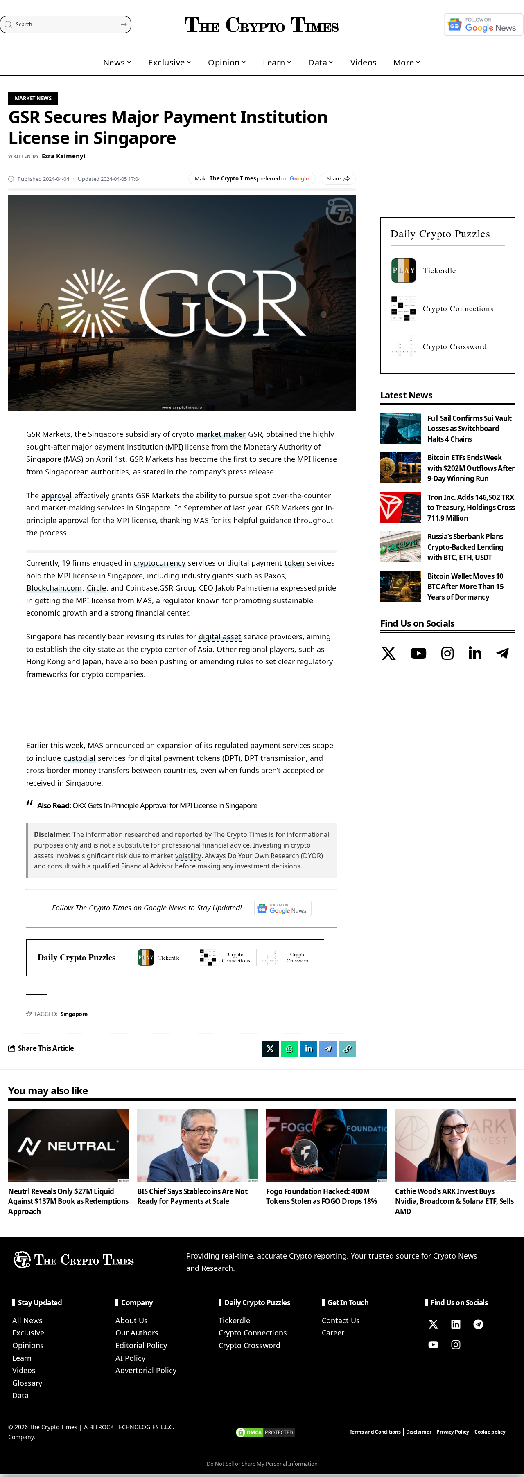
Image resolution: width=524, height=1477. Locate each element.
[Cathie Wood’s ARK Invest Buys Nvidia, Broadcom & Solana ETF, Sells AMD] (455, 1145)
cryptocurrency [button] (159, 563)
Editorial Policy (141, 1345)
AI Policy (130, 1358)
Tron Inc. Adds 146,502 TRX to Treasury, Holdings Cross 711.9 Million (471, 507)
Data (20, 1395)
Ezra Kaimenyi (64, 156)
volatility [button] (188, 855)
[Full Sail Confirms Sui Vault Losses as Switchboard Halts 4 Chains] (400, 428)
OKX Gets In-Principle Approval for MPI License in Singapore (164, 805)
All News (27, 1320)
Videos (24, 1370)
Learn (22, 1358)
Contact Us (341, 1320)
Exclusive (28, 1333)
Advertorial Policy (145, 1370)
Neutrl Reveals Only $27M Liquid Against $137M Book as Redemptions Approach (68, 1201)
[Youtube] (433, 1345)
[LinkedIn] (475, 654)
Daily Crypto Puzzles (76, 957)
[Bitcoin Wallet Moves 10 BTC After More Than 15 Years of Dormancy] (400, 586)
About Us (131, 1320)
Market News (33, 98)
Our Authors (136, 1333)
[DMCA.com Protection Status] (265, 1432)
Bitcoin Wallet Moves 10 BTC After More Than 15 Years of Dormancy (465, 586)
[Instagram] (447, 654)
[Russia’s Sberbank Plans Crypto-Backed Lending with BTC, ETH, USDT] (400, 546)
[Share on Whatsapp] (289, 1049)
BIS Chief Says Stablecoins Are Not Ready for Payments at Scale (192, 1196)
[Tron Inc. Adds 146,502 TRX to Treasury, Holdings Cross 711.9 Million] (400, 507)
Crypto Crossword (249, 1345)
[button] (347, 1049)
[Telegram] (502, 654)
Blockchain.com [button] (54, 588)
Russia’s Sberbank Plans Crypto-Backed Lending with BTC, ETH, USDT (465, 547)
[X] (388, 654)
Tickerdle (234, 1320)
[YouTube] (418, 654)
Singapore (74, 1014)
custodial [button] (79, 758)
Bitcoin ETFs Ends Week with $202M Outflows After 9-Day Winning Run (471, 468)
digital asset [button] (220, 636)
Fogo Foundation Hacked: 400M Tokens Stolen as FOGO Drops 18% (321, 1196)
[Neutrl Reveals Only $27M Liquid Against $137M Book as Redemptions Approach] (68, 1145)
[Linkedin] (455, 1324)
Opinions (28, 1345)
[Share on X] (270, 1049)
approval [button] (56, 495)
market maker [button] (221, 434)
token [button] (295, 563)
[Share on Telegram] (328, 1049)
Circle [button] (96, 588)
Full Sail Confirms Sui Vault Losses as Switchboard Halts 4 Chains (469, 429)
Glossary (27, 1383)
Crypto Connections (253, 1333)
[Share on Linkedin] (308, 1049)
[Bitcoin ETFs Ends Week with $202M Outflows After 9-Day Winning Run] (400, 467)
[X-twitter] (433, 1324)
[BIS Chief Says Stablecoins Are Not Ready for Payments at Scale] (197, 1145)
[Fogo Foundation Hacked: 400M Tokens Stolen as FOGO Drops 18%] (326, 1145)
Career (333, 1333)
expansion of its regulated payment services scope (245, 745)
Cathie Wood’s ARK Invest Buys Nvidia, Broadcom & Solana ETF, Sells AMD (454, 1201)
